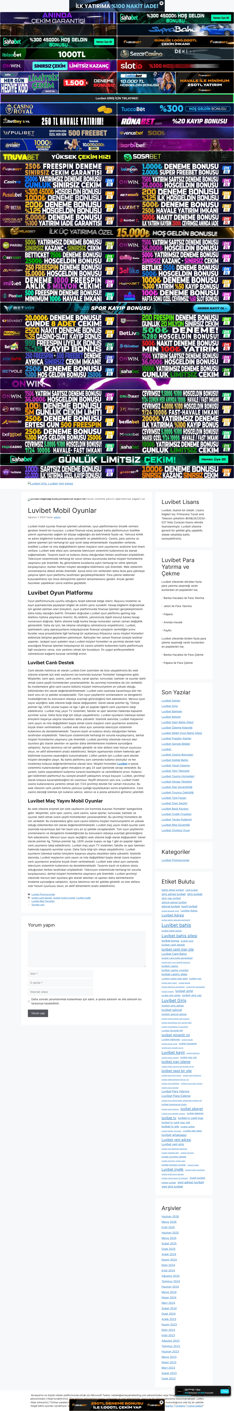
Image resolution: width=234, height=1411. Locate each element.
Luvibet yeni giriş (173, 1144)
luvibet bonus (170, 940)
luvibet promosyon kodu (174, 1104)
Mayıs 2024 (169, 1292)
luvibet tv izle (170, 1126)
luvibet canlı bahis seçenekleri (177, 958)
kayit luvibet (189, 906)
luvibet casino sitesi (174, 974)
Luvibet (167, 749)
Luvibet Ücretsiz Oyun (176, 830)
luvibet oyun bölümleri (170, 1084)
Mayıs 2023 (169, 1357)
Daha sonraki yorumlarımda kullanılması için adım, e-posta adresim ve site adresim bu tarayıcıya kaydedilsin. (86, 1001)
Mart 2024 (168, 1303)
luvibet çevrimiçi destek (174, 1156)
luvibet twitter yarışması (171, 1131)
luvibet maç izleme (176, 1062)
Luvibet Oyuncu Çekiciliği (178, 792)
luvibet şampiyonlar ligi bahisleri (175, 1178)
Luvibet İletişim (171, 716)
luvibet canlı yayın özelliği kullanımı (176, 962)
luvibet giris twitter (171, 995)
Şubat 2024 (169, 1308)
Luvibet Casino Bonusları (177, 754)
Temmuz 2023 (171, 1346)
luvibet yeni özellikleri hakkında (174, 1149)
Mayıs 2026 (169, 1221)
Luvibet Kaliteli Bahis (175, 760)
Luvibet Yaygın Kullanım (177, 819)
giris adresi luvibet (174, 894)
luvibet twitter (188, 1126)
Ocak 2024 (169, 1313)
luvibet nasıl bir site (177, 1071)
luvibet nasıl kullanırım (192, 1075)
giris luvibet (194, 894)
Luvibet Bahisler (172, 711)
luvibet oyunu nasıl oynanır (191, 1084)
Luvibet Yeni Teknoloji (175, 770)
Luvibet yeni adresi (176, 1140)
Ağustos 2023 (171, 1340)
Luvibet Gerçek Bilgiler (176, 743)
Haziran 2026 (170, 1216)
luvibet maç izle (188, 1057)
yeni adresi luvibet (190, 1182)
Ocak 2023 (169, 1378)
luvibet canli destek (42, 897)
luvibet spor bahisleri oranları (173, 1114)
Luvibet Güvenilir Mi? (172, 1030)
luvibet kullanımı (193, 1053)
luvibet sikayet (192, 1109)
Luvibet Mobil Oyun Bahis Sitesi (182, 733)
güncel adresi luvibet (174, 902)
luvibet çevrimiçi (187, 1153)
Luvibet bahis (176, 925)
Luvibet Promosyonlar (43, 894)
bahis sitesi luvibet (173, 890)
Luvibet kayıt (173, 1052)
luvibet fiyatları (168, 992)
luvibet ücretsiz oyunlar (174, 1165)
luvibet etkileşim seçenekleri (173, 987)
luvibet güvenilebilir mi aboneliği (175, 1027)
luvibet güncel (172, 1010)
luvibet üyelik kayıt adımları (173, 1174)
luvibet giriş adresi (173, 1005)
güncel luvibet (171, 906)
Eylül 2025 (168, 1227)
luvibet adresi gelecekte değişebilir (176, 920)
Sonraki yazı (38, 904)
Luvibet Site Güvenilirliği (177, 787)
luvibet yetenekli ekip (170, 1153)
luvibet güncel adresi (174, 1014)
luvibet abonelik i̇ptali (170, 911)
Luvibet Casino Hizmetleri (178, 776)
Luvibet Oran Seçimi (174, 803)
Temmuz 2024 (171, 1281)
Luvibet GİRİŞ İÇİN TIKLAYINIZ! (117, 98)
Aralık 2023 (169, 1319)
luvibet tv (169, 1118)
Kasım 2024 (169, 1259)
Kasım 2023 (169, 1324)
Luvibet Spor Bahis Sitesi (177, 722)
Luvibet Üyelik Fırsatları (176, 814)
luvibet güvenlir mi (176, 1035)
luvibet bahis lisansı (172, 930)
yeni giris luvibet (172, 1186)
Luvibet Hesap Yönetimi (177, 781)
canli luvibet (191, 890)
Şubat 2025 (169, 1243)
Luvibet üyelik (83, 897)
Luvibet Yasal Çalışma (176, 765)
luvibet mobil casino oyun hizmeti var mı (178, 1067)
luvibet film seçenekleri (195, 987)
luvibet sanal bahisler (170, 1109)
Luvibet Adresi (171, 700)
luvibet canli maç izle (178, 949)
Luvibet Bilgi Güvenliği (176, 825)
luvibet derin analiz (169, 983)
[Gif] (117, 232)
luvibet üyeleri (193, 1165)
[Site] (58, 169)
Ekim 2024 (168, 1265)
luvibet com (195, 978)
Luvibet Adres (189, 910)
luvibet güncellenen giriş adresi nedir (177, 1023)
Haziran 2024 (170, 1286)
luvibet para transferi (170, 1088)
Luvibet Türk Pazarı (174, 797)
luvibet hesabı (187, 1040)
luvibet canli (187, 941)
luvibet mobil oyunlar (64, 897)
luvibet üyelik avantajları (195, 1170)
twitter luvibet (169, 1182)
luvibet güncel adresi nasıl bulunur (175, 1019)
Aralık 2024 (169, 1254)
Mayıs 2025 (169, 1238)
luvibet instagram (188, 1043)
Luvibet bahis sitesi (179, 935)
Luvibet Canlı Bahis (174, 954)
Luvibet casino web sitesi (175, 978)
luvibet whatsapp (174, 1135)
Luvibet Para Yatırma (175, 1091)
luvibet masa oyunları (170, 1058)
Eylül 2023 (168, 1335)
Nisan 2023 (169, 1362)
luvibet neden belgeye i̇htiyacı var (175, 1080)
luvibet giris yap (192, 995)
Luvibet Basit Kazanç (175, 808)
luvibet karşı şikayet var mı (172, 1048)
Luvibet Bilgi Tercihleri (43, 901)
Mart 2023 (168, 1367)
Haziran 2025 (170, 1232)
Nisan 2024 (169, 1297)
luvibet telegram (195, 1113)
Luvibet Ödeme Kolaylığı (177, 727)
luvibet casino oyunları (175, 970)
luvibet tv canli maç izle (176, 1122)
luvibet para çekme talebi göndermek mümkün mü (182, 1101)
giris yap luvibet (171, 898)
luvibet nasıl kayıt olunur (171, 1075)
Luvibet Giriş (170, 706)
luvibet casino (170, 966)
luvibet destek (184, 983)
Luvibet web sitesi (192, 1131)
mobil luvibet (197, 1177)
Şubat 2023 (169, 1373)
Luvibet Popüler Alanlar (176, 738)
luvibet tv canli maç (190, 1118)
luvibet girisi (184, 991)
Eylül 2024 (168, 1270)
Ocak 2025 (168, 1248)
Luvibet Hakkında (171, 1039)
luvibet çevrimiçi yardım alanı (173, 1161)
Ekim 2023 (168, 1330)
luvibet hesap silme (169, 1044)
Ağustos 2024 (171, 1276)
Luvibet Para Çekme (176, 1096)
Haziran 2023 (170, 1351)
